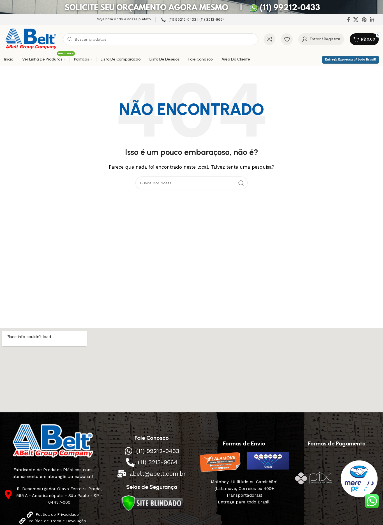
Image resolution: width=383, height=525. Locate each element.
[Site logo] (30, 38)
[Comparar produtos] (269, 39)
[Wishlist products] (287, 39)
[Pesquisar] (241, 182)
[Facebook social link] (348, 19)
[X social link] (356, 19)
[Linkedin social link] (372, 19)
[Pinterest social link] (364, 19)
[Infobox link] (193, 19)
